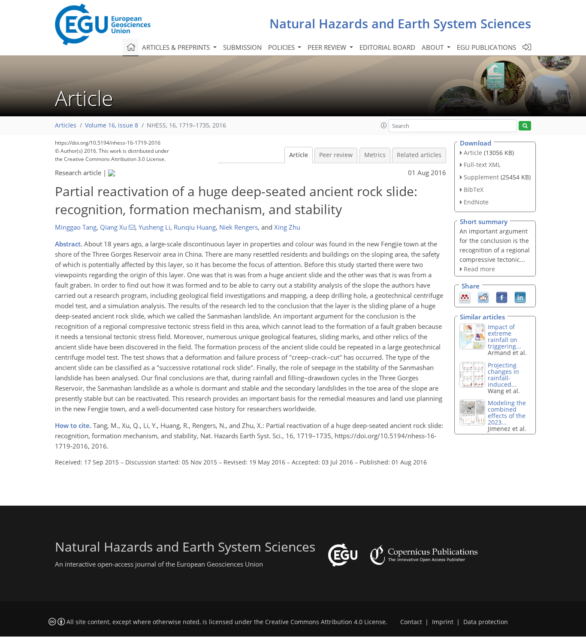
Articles (65, 125)
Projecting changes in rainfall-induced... (503, 374)
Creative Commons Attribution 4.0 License (325, 622)
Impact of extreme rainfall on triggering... (504, 336)
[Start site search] (525, 126)
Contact (411, 622)
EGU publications (486, 47)
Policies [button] (282, 47)
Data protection (485, 622)
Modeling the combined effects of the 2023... (507, 412)
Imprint (442, 622)
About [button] (433, 47)
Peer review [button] (328, 47)
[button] (384, 125)
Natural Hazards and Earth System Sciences (400, 23)
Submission (242, 47)
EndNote (476, 202)
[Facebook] (501, 297)
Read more (479, 269)
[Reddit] (483, 297)
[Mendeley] (465, 297)
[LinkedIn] (520, 297)
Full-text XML (482, 165)
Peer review (336, 155)
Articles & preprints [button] (176, 47)
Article (298, 155)
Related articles (419, 155)
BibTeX (473, 189)
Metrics (375, 155)
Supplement (481, 177)
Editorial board (387, 47)
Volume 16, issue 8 (111, 125)
